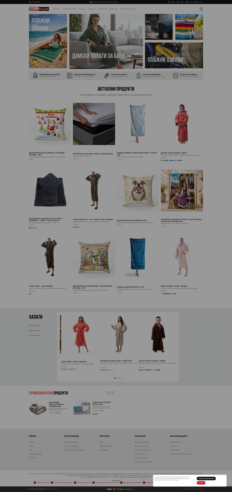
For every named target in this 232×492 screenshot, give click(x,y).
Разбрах (201, 483)
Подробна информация (206, 478)
